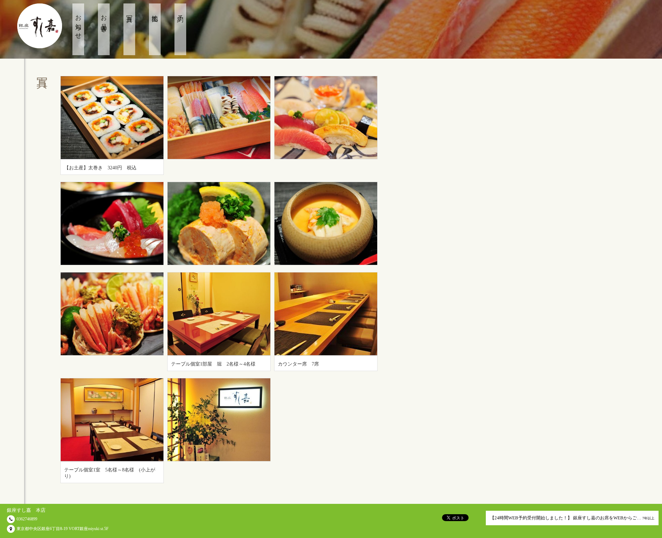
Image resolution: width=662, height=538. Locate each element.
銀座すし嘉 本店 (26, 510)
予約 (180, 11)
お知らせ (78, 23)
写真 (129, 11)
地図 (154, 11)
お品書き (103, 20)
